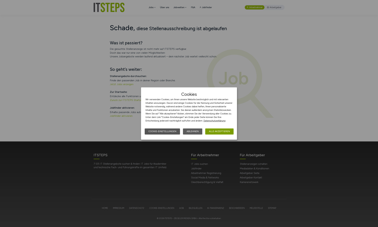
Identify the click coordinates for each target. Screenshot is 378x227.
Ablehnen (193, 131)
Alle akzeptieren (219, 131)
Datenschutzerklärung (214, 120)
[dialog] (189, 113)
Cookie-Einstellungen (162, 131)
